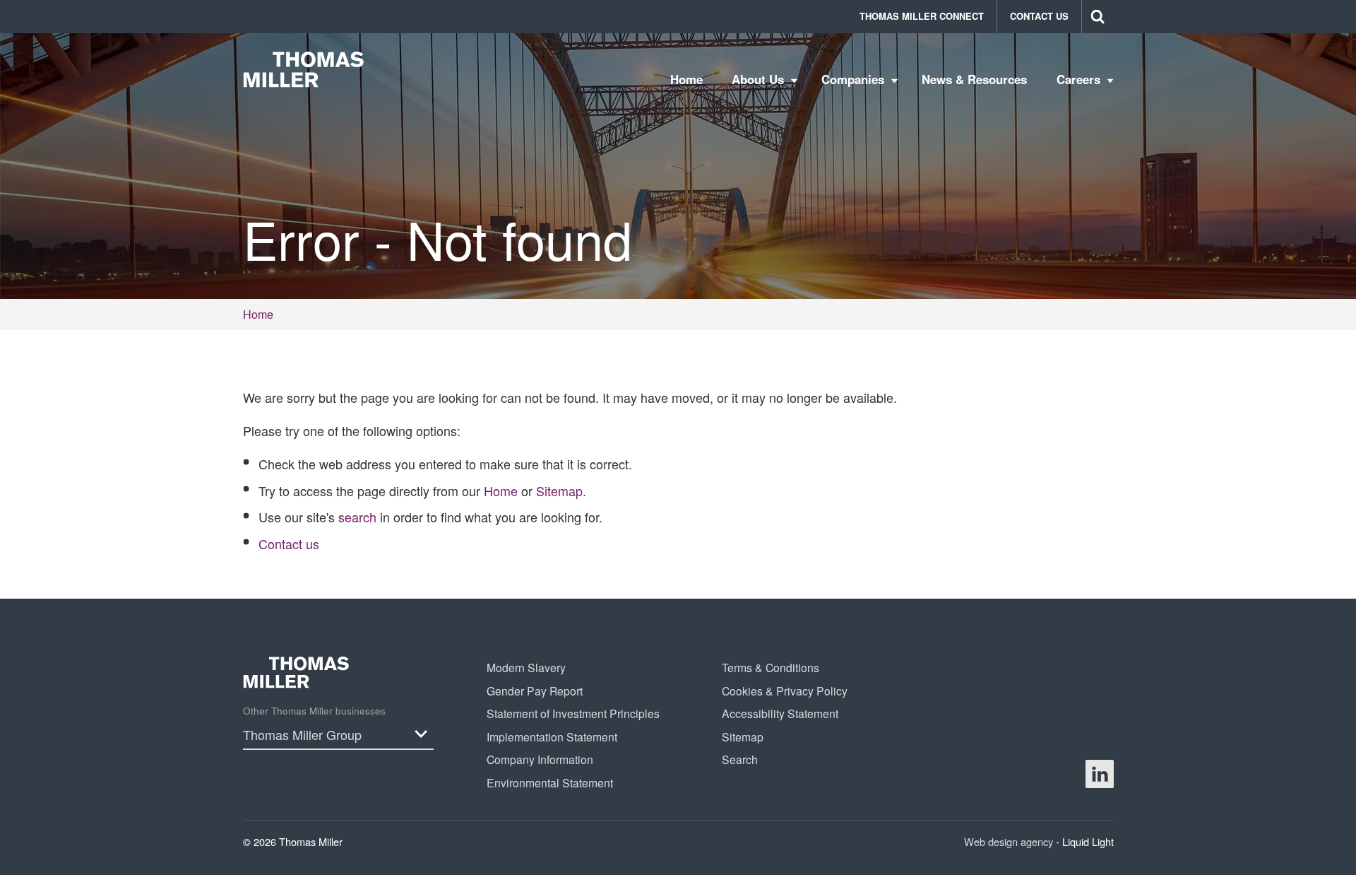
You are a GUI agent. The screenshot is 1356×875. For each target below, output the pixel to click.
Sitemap (559, 490)
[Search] (1098, 16)
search (357, 516)
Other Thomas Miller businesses (314, 710)
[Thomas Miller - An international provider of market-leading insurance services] (303, 69)
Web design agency (1010, 841)
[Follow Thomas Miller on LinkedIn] (1100, 774)
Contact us (288, 543)
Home (501, 490)
